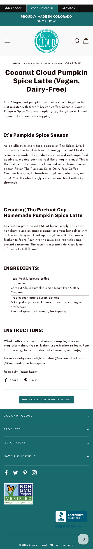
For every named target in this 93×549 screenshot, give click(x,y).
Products (12, 429)
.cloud (73, 358)
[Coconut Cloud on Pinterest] (25, 472)
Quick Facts (15, 443)
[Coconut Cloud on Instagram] (34, 472)
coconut (63, 358)
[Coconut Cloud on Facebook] (6, 472)
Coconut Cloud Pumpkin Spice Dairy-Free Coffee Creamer (45, 290)
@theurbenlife (14, 363)
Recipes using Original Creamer (42, 63)
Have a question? (20, 456)
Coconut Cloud (18, 416)
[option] (46, 19)
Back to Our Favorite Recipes (49, 400)
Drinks (16, 63)
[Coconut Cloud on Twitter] (15, 472)
